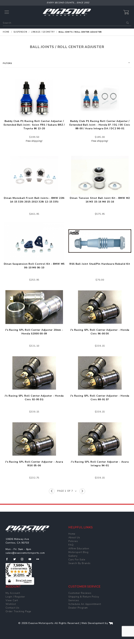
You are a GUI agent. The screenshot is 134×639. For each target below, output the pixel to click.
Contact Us (12, 607)
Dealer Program (78, 607)
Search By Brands (79, 563)
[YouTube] (31, 560)
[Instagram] (23, 560)
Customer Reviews (79, 593)
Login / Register (15, 596)
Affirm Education (78, 548)
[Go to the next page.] (82, 491)
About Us (74, 537)
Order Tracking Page (18, 611)
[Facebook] (8, 560)
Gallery (72, 556)
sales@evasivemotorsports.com (25, 553)
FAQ (70, 545)
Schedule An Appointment (84, 604)
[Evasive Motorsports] (67, 12)
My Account (13, 593)
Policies (73, 541)
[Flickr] (39, 560)
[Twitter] (16, 560)
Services (73, 600)
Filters (7, 63)
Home (71, 533)
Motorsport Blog (78, 552)
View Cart (12, 600)
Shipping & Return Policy (83, 596)
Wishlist (11, 604)
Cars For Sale (76, 559)
